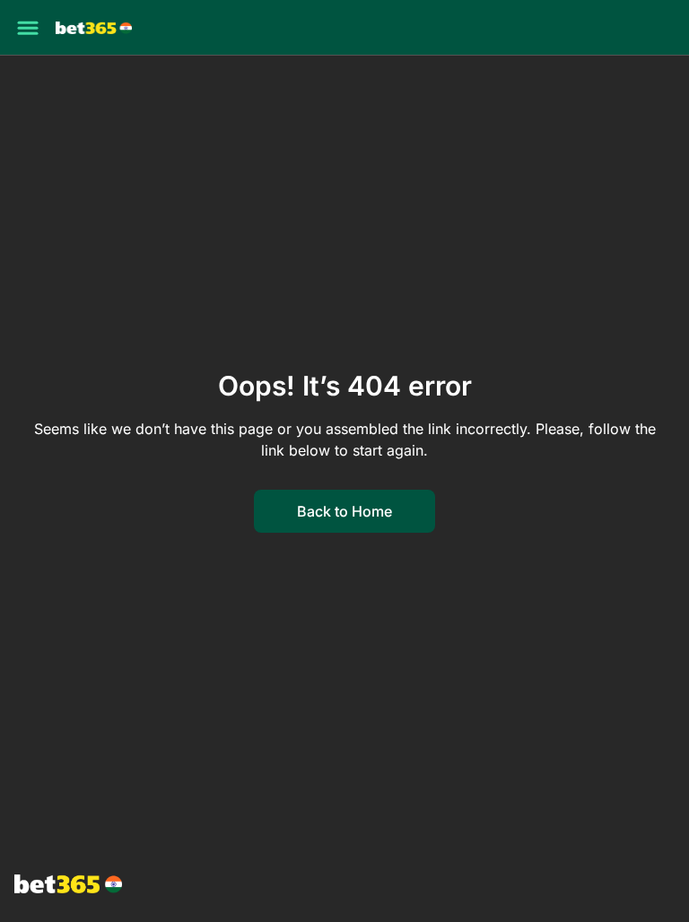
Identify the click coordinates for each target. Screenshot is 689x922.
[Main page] (94, 28)
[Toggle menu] (27, 27)
